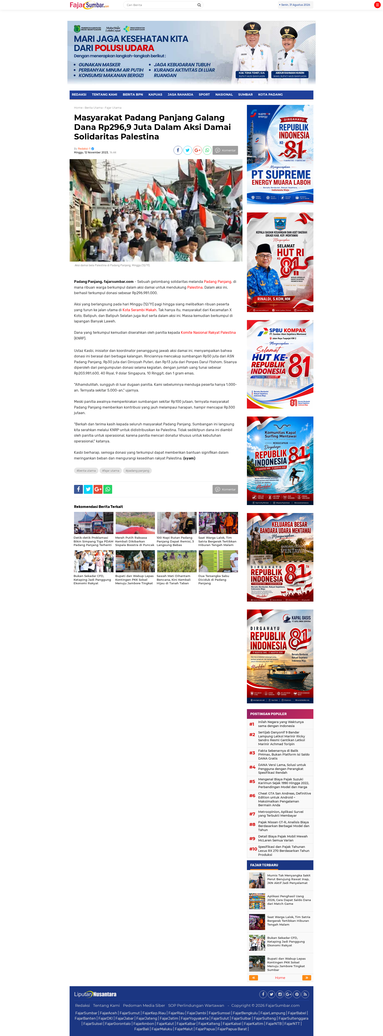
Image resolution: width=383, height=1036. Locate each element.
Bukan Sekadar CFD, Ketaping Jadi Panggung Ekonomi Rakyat (286, 941)
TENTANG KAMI (104, 94)
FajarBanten (85, 1018)
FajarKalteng (209, 1023)
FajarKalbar (186, 1023)
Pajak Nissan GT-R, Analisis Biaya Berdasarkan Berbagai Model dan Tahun (283, 826)
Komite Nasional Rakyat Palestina (208, 332)
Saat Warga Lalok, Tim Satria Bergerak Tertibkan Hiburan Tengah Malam (288, 920)
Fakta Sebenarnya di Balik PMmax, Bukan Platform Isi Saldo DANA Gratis (284, 754)
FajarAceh (108, 1013)
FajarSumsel (219, 1013)
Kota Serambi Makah (139, 310)
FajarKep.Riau (154, 1013)
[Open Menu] (377, 5)
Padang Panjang (217, 282)
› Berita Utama (93, 107)
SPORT (204, 94)
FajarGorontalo (118, 1023)
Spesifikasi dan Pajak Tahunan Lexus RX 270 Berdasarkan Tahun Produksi (283, 850)
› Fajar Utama (112, 107)
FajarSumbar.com (283, 1005)
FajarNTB (274, 1023)
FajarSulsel (92, 1023)
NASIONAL (224, 94)
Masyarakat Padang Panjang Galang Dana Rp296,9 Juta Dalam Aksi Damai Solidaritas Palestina (152, 127)
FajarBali (141, 1029)
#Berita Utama (86, 470)
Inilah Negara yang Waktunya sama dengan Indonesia (281, 724)
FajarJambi (196, 1013)
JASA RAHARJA (180, 94)
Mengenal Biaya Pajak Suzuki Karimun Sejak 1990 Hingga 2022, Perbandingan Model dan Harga (283, 783)
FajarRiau (176, 1013)
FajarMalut (184, 1029)
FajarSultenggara (293, 1018)
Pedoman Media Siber (144, 1005)
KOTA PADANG (270, 94)
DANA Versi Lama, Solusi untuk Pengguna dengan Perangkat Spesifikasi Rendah (282, 768)
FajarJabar (124, 1018)
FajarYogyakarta (195, 1018)
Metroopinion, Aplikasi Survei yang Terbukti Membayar (280, 814)
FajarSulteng (265, 1018)
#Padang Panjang (137, 470)
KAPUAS (155, 94)
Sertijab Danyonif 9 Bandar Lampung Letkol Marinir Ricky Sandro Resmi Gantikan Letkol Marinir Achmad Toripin (281, 738)
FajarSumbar (86, 1013)
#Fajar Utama (110, 470)
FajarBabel (297, 1013)
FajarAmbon (143, 1023)
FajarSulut (220, 1018)
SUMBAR (245, 94)
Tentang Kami (106, 1005)
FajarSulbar (241, 1018)
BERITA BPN (133, 94)
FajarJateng (146, 1018)
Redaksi (82, 1005)
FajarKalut (165, 1023)
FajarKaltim (253, 1023)
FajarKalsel (232, 1023)
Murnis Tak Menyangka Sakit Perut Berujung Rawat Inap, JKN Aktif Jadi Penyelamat (289, 879)
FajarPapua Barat (232, 1029)
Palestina (195, 287)
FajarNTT (292, 1023)
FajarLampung (272, 1013)
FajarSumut (130, 1013)
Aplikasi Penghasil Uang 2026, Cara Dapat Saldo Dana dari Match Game (289, 899)
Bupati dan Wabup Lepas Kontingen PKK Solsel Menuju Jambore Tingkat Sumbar (286, 964)
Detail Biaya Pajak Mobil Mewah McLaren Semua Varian (283, 838)
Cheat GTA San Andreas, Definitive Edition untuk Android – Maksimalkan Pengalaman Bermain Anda (284, 799)
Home (78, 107)
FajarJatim (169, 1018)
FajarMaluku (162, 1029)
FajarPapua (205, 1029)
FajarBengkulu (245, 1013)
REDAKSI (79, 94)
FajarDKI (105, 1018)
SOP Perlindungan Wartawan (196, 1005)
